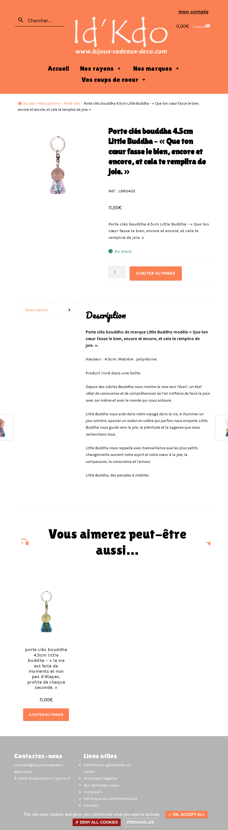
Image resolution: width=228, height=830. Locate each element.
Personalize (140, 822)
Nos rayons (97, 68)
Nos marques (152, 68)
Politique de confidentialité (110, 798)
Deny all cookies (98, 822)
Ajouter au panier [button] (46, 715)
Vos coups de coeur (109, 79)
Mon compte (193, 12)
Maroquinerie (49, 103)
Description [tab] (36, 309)
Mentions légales (101, 778)
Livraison (92, 791)
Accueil (58, 68)
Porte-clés (72, 103)
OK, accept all (188, 814)
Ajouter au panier (155, 273)
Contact (91, 805)
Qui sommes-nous (101, 785)
